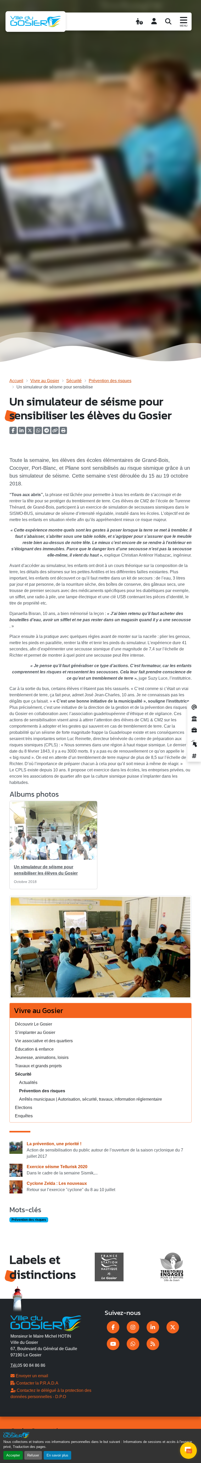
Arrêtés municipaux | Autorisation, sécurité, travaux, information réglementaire (90, 1099)
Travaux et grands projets (38, 1066)
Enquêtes (24, 1116)
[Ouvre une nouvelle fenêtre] (113, 1327)
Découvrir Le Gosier (33, 1024)
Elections (23, 1107)
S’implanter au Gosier (35, 1032)
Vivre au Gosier (44, 381)
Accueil (16, 381)
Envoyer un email (31, 1376)
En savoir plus (57, 1455)
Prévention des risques (110, 381)
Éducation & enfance (34, 1049)
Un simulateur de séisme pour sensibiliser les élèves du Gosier (46, 870)
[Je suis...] (139, 21)
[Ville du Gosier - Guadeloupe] (45, 1322)
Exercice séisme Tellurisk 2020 (57, 1167)
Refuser (33, 1455)
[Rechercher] (168, 21)
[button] (63, 432)
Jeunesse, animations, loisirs (42, 1057)
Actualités (28, 1082)
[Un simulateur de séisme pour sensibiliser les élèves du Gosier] (100, 949)
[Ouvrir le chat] (188, 1450)
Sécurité (74, 381)
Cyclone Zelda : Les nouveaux (57, 1183)
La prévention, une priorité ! (54, 1144)
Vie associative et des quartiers (44, 1041)
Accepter (13, 1455)
